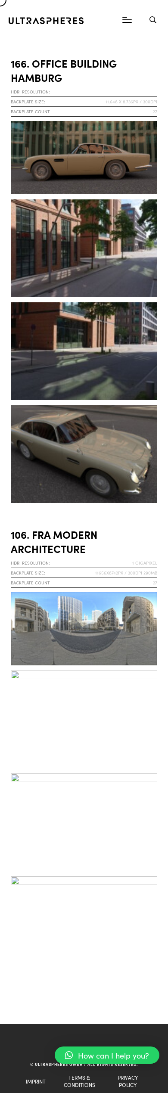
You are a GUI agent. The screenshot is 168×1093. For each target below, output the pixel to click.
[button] (107, 1055)
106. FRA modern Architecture (54, 541)
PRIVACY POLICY (128, 1081)
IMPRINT (36, 1081)
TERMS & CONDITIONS (79, 1081)
